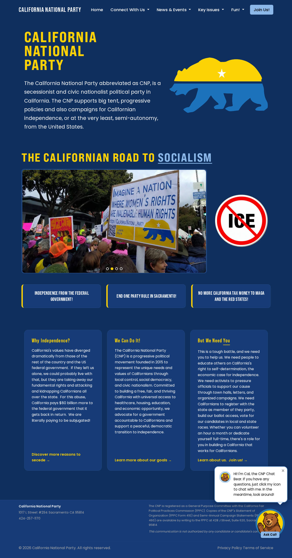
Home (97, 10)
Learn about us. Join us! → (223, 460)
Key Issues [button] (209, 10)
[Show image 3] (116, 268)
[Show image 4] (121, 268)
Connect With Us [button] (128, 10)
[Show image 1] (107, 268)
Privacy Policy (229, 547)
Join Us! (262, 10)
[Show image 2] (112, 268)
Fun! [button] (236, 10)
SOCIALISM (185, 157)
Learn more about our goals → (143, 460)
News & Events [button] (172, 10)
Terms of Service (258, 547)
